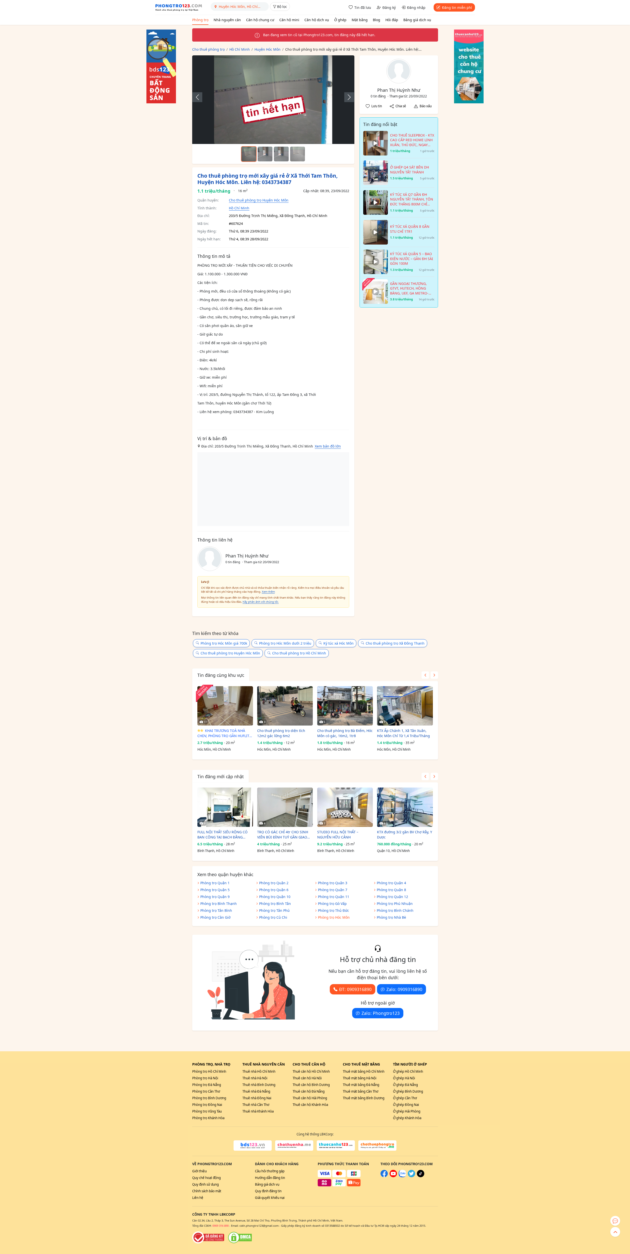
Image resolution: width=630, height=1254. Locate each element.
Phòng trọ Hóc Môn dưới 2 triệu (285, 643)
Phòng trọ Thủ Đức (333, 910)
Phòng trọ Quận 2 (273, 883)
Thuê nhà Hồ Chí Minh (258, 1071)
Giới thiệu (199, 1171)
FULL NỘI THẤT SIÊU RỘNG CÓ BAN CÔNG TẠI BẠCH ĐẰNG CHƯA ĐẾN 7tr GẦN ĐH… (222, 835)
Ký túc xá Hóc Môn (338, 643)
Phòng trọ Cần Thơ (206, 1091)
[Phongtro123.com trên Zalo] (402, 1176)
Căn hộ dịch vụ (316, 19)
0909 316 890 (220, 1225)
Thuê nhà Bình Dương (258, 1085)
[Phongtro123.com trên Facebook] (384, 1176)
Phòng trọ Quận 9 (215, 896)
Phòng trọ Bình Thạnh (218, 903)
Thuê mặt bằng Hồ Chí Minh (363, 1071)
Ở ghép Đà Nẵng (405, 1085)
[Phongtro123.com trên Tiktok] (420, 1176)
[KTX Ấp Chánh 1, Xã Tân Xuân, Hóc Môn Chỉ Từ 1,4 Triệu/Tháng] (405, 706)
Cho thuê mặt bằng (361, 1064)
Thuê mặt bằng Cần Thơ (360, 1091)
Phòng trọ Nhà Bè (391, 917)
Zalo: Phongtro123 (381, 1013)
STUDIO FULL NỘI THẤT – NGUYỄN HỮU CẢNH (337, 834)
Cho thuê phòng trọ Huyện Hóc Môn (258, 200)
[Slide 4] (297, 154)
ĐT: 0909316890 (355, 989)
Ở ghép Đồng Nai (406, 1104)
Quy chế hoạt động (206, 1178)
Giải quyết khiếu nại (269, 1197)
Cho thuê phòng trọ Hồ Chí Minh (299, 653)
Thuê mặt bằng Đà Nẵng (361, 1085)
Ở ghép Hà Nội (404, 1078)
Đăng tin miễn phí (457, 7)
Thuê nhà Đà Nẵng (256, 1091)
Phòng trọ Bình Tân (275, 903)
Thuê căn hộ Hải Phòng (310, 1098)
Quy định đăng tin (268, 1191)
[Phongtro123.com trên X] (411, 1176)
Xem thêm (268, 591)
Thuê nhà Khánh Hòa (258, 1111)
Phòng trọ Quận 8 (391, 889)
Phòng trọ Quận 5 (215, 889)
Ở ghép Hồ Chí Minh (408, 1071)
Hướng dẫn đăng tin (270, 1178)
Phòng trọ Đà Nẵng (206, 1085)
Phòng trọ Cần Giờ (215, 917)
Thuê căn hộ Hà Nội (307, 1078)
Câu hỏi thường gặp (269, 1171)
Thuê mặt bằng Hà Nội (359, 1078)
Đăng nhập (416, 7)
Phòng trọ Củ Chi (273, 917)
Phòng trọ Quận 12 (392, 896)
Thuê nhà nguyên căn (263, 1064)
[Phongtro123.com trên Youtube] (393, 1176)
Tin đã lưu (362, 7)
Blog (376, 19)
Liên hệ (197, 1197)
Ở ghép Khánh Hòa (407, 1118)
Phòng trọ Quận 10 (274, 896)
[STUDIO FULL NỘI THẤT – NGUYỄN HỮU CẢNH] (345, 807)
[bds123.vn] (253, 1145)
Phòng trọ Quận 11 (333, 896)
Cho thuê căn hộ (309, 1064)
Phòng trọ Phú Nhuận (395, 903)
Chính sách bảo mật (206, 1191)
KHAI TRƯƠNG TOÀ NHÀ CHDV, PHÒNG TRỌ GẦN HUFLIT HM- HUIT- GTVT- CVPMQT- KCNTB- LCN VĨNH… (223, 733)
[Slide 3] (281, 154)
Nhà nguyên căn (227, 19)
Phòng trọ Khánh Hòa (208, 1118)
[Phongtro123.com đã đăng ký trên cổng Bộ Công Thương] (208, 1237)
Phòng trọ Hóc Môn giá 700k (224, 643)
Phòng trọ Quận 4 (391, 883)
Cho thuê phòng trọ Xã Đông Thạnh (395, 643)
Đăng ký (389, 7)
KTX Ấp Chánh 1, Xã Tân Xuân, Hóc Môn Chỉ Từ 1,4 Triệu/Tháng (403, 733)
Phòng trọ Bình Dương (209, 1098)
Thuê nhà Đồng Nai (256, 1098)
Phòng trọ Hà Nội (205, 1078)
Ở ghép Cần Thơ (405, 1098)
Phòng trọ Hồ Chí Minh (209, 1071)
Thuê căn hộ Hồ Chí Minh (311, 1071)
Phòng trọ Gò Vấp (332, 903)
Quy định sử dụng (205, 1184)
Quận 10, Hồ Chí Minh (393, 851)
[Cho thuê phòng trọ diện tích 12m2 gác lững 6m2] (285, 706)
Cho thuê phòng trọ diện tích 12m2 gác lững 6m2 (281, 733)
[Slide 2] (265, 154)
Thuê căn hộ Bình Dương (311, 1085)
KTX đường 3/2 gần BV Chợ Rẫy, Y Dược (404, 834)
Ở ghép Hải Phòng (406, 1111)
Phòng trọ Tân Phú (274, 910)
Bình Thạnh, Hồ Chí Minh (215, 851)
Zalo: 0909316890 (404, 989)
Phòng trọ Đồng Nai (207, 1104)
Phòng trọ (200, 19)
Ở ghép (340, 19)
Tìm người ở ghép (410, 1064)
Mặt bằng (360, 19)
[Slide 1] (249, 154)
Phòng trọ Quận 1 (215, 883)
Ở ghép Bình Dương (408, 1091)
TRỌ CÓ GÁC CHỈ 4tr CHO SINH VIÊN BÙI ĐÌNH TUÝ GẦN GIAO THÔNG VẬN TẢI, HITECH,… (282, 835)
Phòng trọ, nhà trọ (211, 1064)
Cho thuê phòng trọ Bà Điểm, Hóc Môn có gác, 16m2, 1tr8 (345, 733)
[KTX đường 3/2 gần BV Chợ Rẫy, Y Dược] (405, 807)
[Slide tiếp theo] (346, 97)
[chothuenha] (294, 1145)
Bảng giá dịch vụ (417, 19)
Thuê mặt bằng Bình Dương (363, 1098)
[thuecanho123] (336, 1145)
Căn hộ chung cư (260, 19)
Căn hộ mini (289, 19)
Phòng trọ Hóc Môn (334, 917)
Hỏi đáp (391, 19)
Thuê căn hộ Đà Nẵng (309, 1091)
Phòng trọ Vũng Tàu (207, 1111)
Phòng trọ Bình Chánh (395, 910)
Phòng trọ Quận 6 (273, 889)
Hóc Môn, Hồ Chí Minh (214, 749)
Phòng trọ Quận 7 (332, 889)
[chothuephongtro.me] (377, 1145)
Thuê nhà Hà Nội (254, 1078)
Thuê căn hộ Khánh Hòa (310, 1104)
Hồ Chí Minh (239, 208)
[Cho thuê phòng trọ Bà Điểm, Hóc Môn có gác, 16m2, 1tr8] (345, 706)
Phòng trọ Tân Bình (216, 910)
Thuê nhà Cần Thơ (255, 1104)
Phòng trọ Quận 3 (332, 883)
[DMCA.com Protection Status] (240, 1237)
